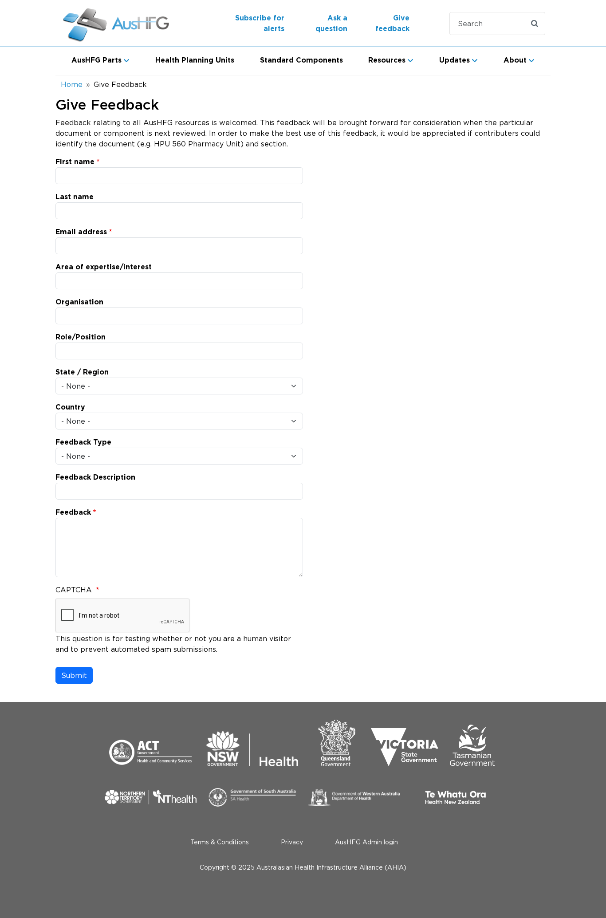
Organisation (79, 302)
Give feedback (392, 23)
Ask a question (331, 23)
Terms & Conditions (219, 842)
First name (74, 161)
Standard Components (301, 60)
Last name (74, 197)
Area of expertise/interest (103, 267)
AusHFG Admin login (366, 842)
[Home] (117, 23)
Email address (81, 232)
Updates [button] (454, 60)
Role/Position (80, 337)
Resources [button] (386, 60)
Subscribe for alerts (259, 23)
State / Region (82, 372)
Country (70, 407)
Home (72, 84)
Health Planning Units (194, 60)
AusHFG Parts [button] (96, 60)
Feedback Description (95, 477)
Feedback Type (83, 442)
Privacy (292, 842)
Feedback (73, 512)
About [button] (515, 60)
